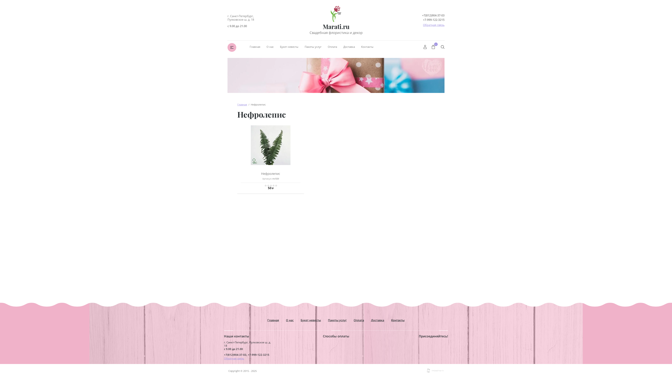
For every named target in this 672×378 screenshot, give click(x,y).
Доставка (349, 46)
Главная (255, 46)
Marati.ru (336, 26)
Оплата (332, 46)
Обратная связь (433, 25)
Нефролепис (270, 174)
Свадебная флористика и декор (336, 32)
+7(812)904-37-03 (433, 15)
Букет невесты (289, 46)
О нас (270, 46)
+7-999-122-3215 (433, 20)
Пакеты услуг (313, 46)
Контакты (367, 46)
